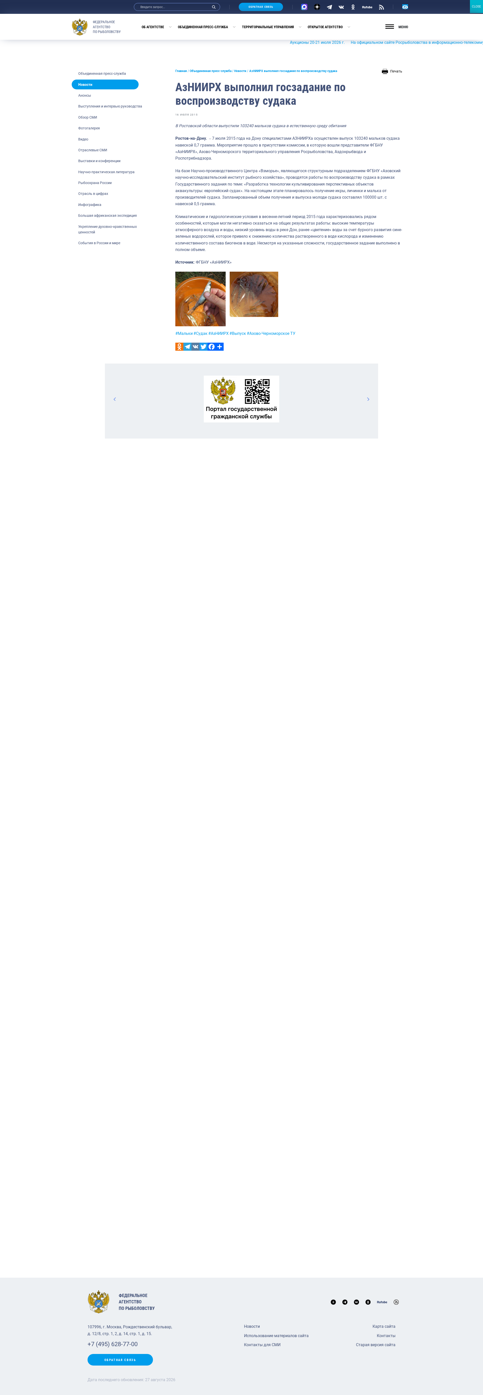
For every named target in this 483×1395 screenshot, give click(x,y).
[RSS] (381, 7)
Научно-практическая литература (106, 172)
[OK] (353, 7)
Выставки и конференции (99, 161)
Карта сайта (384, 1326)
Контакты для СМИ (262, 1344)
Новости (85, 85)
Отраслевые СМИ (92, 150)
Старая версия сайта (375, 1344)
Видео (83, 139)
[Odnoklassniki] (179, 347)
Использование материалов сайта (276, 1335)
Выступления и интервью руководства (110, 106)
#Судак (200, 333)
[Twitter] (203, 347)
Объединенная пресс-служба (203, 27)
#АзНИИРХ (218, 333)
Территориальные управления (268, 27)
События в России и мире (99, 243)
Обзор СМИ (87, 117)
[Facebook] (212, 347)
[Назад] (115, 399)
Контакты (386, 1335)
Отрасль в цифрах (93, 194)
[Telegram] (329, 7)
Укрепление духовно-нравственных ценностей (107, 229)
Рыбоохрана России (95, 183)
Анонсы (84, 95)
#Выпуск (237, 333)
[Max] (304, 7)
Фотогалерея (89, 128)
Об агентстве (153, 27)
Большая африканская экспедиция (107, 215)
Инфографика (89, 205)
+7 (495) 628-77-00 (113, 1344)
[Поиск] (214, 7)
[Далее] (368, 399)
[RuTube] (367, 7)
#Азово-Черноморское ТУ (271, 333)
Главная (181, 71)
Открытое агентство (325, 27)
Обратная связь (261, 7)
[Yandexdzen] (317, 7)
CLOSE (476, 6)
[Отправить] (220, 347)
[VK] (341, 7)
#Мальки (184, 333)
